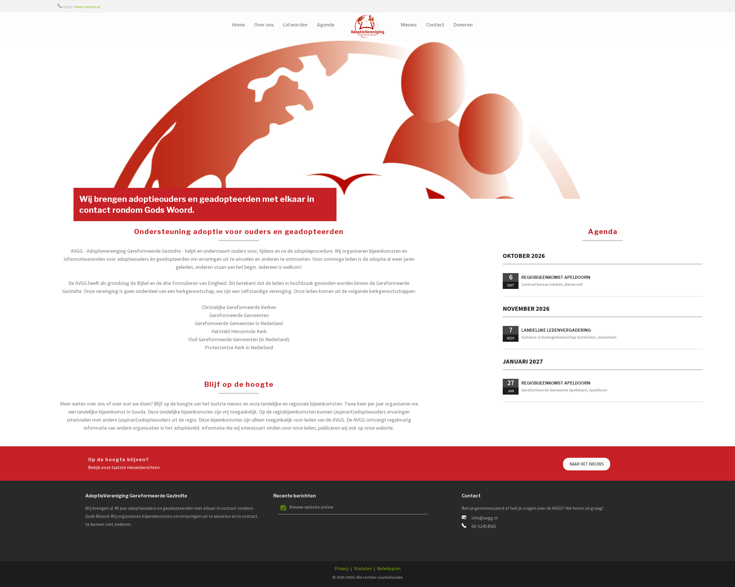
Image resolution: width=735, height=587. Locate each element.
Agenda (325, 25)
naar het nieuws (586, 464)
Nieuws (409, 25)
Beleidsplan (389, 568)
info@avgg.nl (484, 518)
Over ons (264, 25)
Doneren (463, 25)
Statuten (363, 568)
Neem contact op (87, 7)
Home (238, 25)
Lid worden (295, 25)
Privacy (341, 568)
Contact (435, 25)
